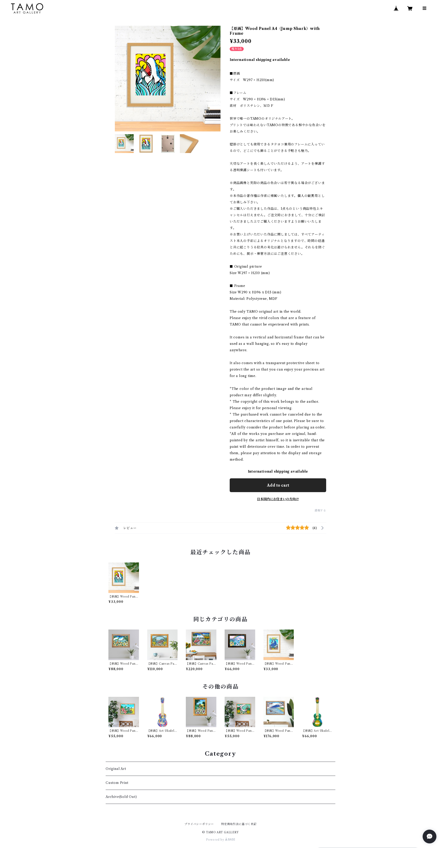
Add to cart (278, 485)
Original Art (116, 769)
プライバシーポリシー (199, 824)
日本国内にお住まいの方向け (278, 499)
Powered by (215, 839)
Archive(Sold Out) (121, 797)
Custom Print (117, 783)
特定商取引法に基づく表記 (239, 824)
